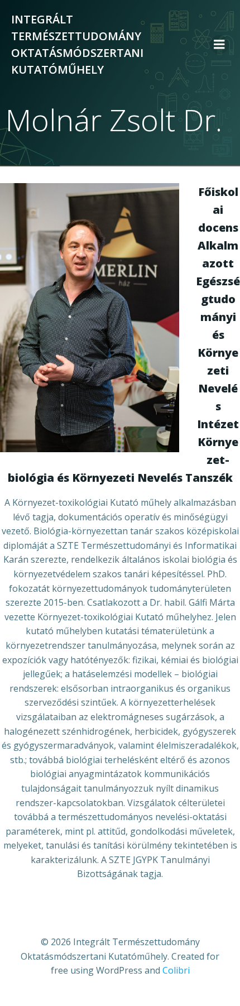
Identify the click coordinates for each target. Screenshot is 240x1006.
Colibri (176, 970)
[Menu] (219, 44)
